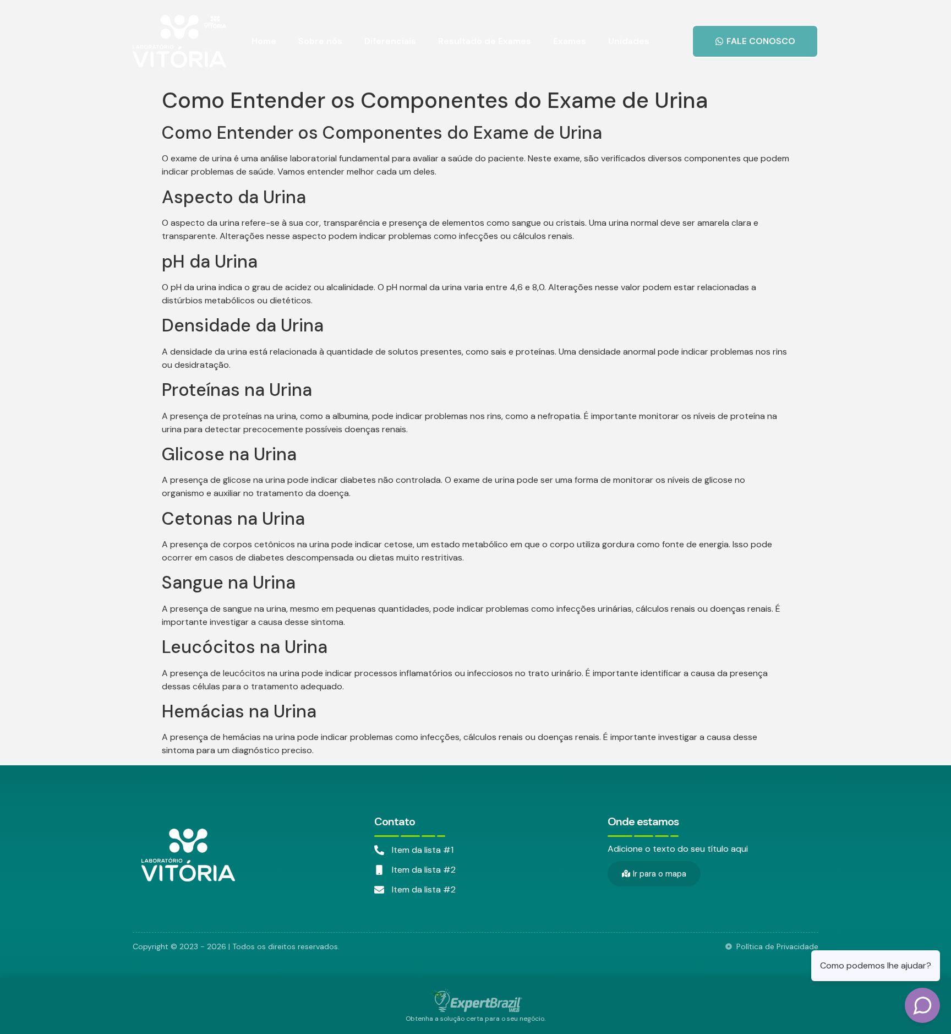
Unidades (628, 41)
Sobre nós (320, 41)
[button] (755, 41)
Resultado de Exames (484, 41)
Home (264, 41)
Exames (569, 41)
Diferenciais (390, 41)
